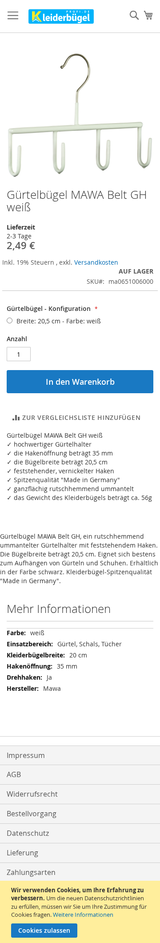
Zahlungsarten (31, 872)
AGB (14, 774)
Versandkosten (96, 262)
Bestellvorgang (31, 813)
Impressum (26, 755)
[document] (81, 912)
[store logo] (61, 16)
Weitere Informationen (83, 915)
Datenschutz (28, 833)
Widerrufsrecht (32, 794)
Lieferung (22, 853)
